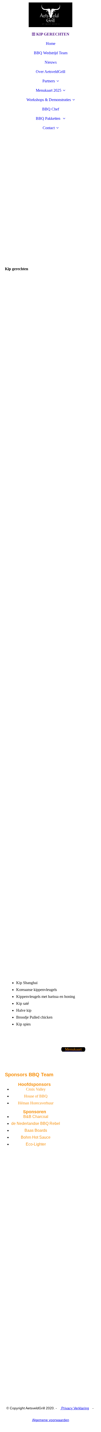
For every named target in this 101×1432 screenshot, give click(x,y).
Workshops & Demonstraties (48, 100)
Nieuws (51, 62)
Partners (48, 81)
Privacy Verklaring (74, 1408)
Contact (49, 128)
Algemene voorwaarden (50, 1420)
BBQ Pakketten (48, 118)
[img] (50, 14)
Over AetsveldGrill (50, 72)
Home (50, 43)
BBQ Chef (50, 109)
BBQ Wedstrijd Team (50, 53)
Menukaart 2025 (48, 90)
